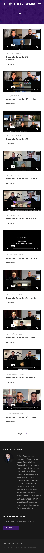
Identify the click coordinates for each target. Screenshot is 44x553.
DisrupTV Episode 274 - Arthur (21, 258)
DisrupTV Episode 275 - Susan (21, 178)
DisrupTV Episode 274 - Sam (20, 337)
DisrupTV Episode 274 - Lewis (21, 298)
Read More (10, 64)
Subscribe (11, 528)
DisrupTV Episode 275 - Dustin (21, 218)
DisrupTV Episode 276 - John (21, 99)
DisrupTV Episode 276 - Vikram (18, 58)
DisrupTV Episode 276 (17, 139)
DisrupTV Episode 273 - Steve (21, 417)
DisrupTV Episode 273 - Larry (20, 377)
